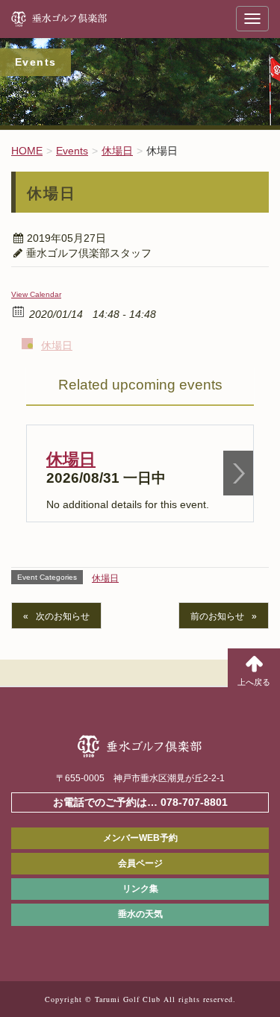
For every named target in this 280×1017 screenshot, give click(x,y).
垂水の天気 (140, 914)
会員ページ (140, 863)
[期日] (19, 311)
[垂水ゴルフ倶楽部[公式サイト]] (78, 18)
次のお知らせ (63, 616)
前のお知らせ (217, 616)
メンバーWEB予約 (140, 838)
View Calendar (36, 294)
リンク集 (140, 888)
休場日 (56, 345)
